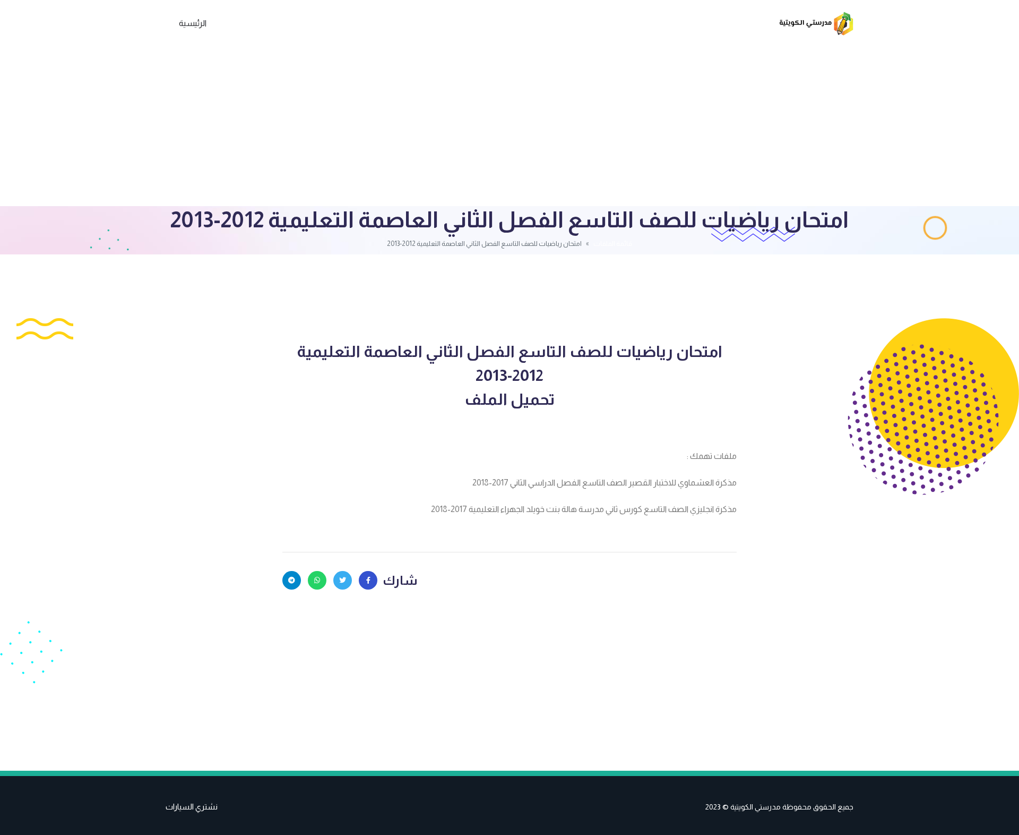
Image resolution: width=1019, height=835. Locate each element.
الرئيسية (192, 23)
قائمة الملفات (612, 244)
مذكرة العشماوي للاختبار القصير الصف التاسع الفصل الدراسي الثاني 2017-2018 (604, 482)
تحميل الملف (509, 399)
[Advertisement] (509, 126)
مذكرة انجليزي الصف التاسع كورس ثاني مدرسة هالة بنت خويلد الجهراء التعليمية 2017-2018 (584, 509)
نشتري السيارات (192, 806)
